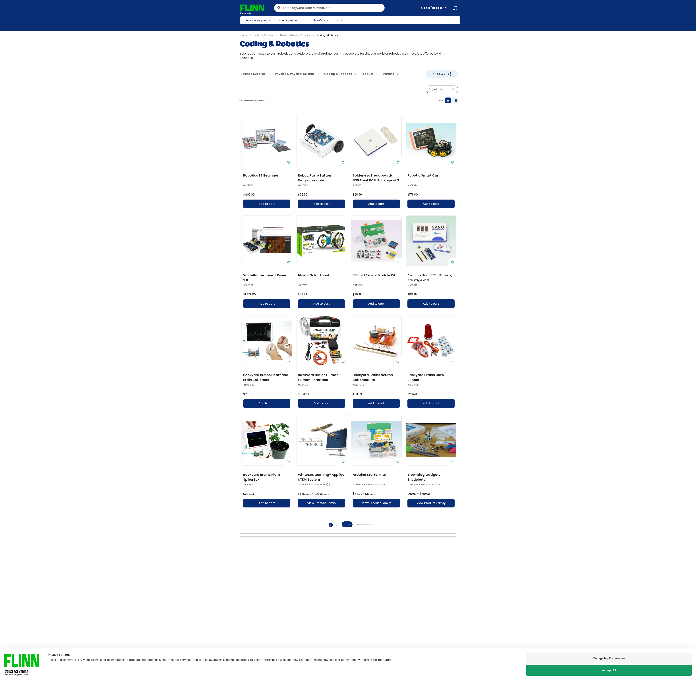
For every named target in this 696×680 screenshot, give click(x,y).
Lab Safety (318, 20)
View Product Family (321, 503)
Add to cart (267, 204)
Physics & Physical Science (295, 35)
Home (244, 35)
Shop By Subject (289, 20)
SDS (339, 20)
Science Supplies (256, 20)
